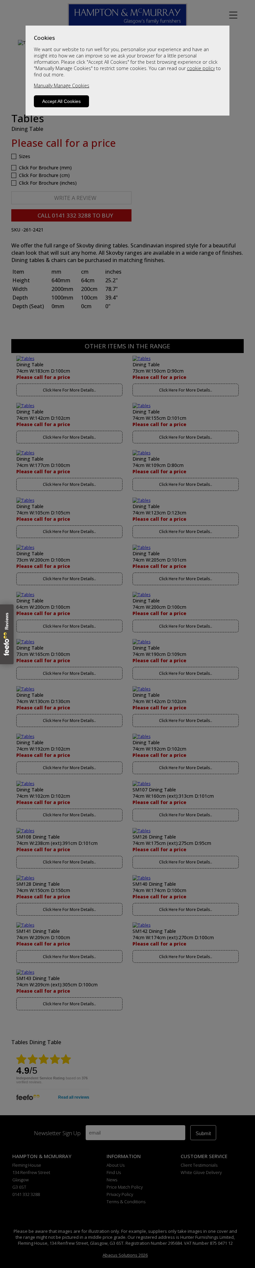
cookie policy (201, 68)
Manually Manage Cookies (61, 85)
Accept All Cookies (61, 101)
